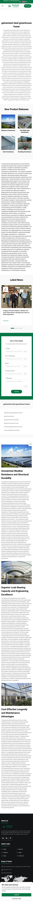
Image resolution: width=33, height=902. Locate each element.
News (4, 855)
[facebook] (10, 839)
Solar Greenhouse (8, 152)
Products (5, 852)
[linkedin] (6, 839)
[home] (14, 6)
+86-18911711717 (7, 869)
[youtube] (3, 839)
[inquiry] (31, 444)
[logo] (7, 826)
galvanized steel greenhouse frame (13, 412)
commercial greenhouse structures (13, 426)
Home (4, 849)
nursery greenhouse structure (12, 430)
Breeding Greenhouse (24, 152)
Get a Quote (27, 6)
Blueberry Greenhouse (8, 130)
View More (5, 320)
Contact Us (21, 855)
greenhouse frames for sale (11, 423)
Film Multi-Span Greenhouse (25, 131)
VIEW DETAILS (8, 121)
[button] (12, 328)
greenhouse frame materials (11, 419)
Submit (16, 391)
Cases (20, 852)
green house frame (9, 416)
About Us (20, 849)
